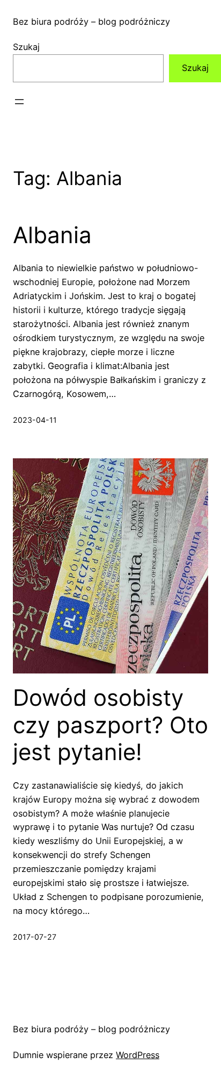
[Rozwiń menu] (19, 101)
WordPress (137, 1054)
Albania (52, 235)
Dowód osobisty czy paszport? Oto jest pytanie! (110, 724)
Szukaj (26, 46)
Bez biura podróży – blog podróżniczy (91, 21)
